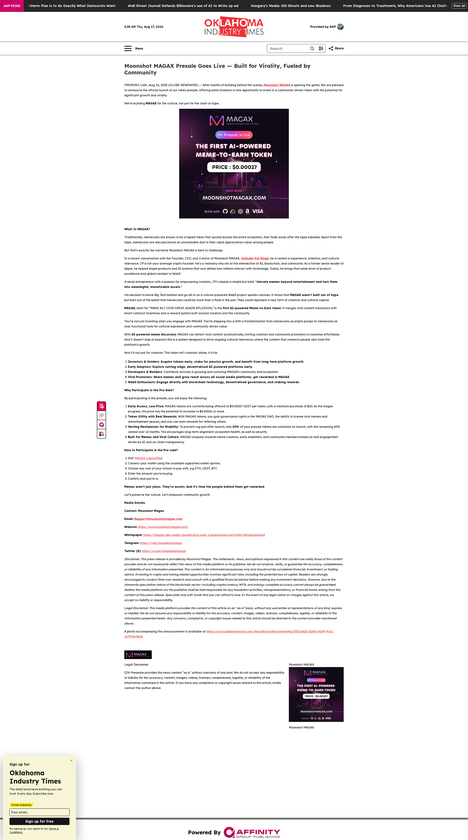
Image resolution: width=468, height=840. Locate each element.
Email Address (21, 805)
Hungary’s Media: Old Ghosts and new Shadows (291, 6)
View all (459, 5)
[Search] (312, 48)
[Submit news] (101, 406)
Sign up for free (39, 821)
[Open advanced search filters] (320, 48)
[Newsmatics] (101, 433)
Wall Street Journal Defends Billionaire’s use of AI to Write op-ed (183, 6)
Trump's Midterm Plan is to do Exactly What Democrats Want (63, 6)
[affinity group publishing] (101, 424)
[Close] (71, 760)
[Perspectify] (101, 415)
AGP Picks (12, 6)
